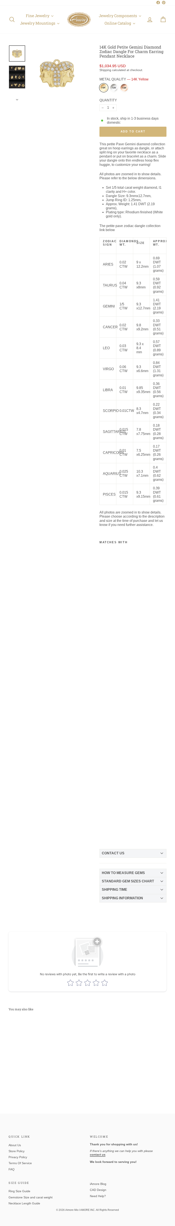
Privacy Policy (18, 1157)
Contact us (113, 853)
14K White (114, 87)
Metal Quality (124, 79)
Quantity (108, 100)
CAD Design (98, 1190)
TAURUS (110, 285)
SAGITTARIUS (114, 431)
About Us (15, 1145)
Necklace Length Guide (24, 1203)
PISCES (109, 494)
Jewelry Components (118, 15)
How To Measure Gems (123, 873)
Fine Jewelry (38, 15)
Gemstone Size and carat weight (30, 1197)
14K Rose (124, 87)
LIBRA (108, 390)
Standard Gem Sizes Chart (128, 881)
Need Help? (98, 1196)
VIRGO (108, 369)
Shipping (105, 70)
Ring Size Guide (19, 1191)
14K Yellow (103, 87)
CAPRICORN (113, 452)
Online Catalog (118, 23)
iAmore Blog (98, 1184)
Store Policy (17, 1151)
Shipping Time (114, 889)
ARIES (108, 264)
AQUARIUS (112, 473)
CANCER (110, 327)
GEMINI (109, 306)
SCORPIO (111, 411)
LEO (106, 348)
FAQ (12, 1169)
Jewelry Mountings (38, 23)
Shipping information (122, 898)
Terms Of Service (20, 1163)
